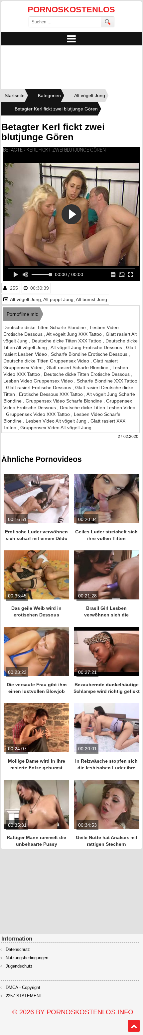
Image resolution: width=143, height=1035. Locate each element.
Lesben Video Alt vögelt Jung (57, 421)
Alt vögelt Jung (25, 299)
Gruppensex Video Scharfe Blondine (64, 401)
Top (134, 1026)
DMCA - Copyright (23, 987)
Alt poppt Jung (58, 299)
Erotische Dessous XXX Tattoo (51, 394)
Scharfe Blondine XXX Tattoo (107, 380)
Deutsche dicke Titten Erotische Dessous (87, 374)
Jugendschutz (19, 966)
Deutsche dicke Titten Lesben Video (97, 407)
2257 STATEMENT (24, 996)
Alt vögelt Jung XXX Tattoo (74, 334)
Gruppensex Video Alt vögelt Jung (55, 427)
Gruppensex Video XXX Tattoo (38, 414)
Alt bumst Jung (91, 299)
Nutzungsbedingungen (27, 958)
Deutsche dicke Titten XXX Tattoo (67, 340)
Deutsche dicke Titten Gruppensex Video (46, 360)
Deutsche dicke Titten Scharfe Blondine (45, 327)
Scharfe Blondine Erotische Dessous (90, 354)
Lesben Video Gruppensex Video (38, 380)
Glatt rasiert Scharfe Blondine (78, 367)
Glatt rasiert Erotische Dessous (39, 387)
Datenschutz (18, 949)
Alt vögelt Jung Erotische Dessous (87, 347)
